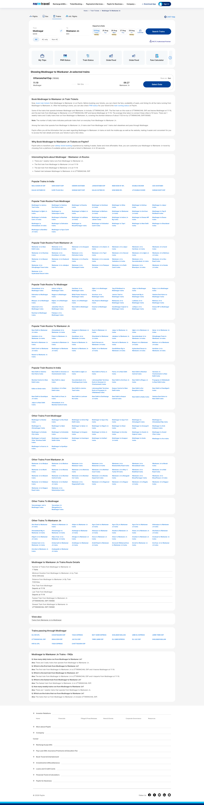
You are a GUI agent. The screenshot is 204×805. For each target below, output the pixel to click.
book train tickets (43, 103)
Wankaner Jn (124, 85)
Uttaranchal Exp (42, 78)
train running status (121, 106)
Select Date (157, 84)
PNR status (93, 106)
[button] (140, 31)
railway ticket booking (63, 146)
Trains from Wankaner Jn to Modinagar (47, 620)
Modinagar (37, 85)
